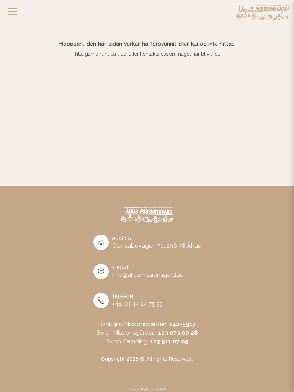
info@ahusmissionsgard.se (147, 274)
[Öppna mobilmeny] (13, 13)
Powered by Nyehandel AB (147, 389)
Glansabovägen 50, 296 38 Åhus (156, 245)
